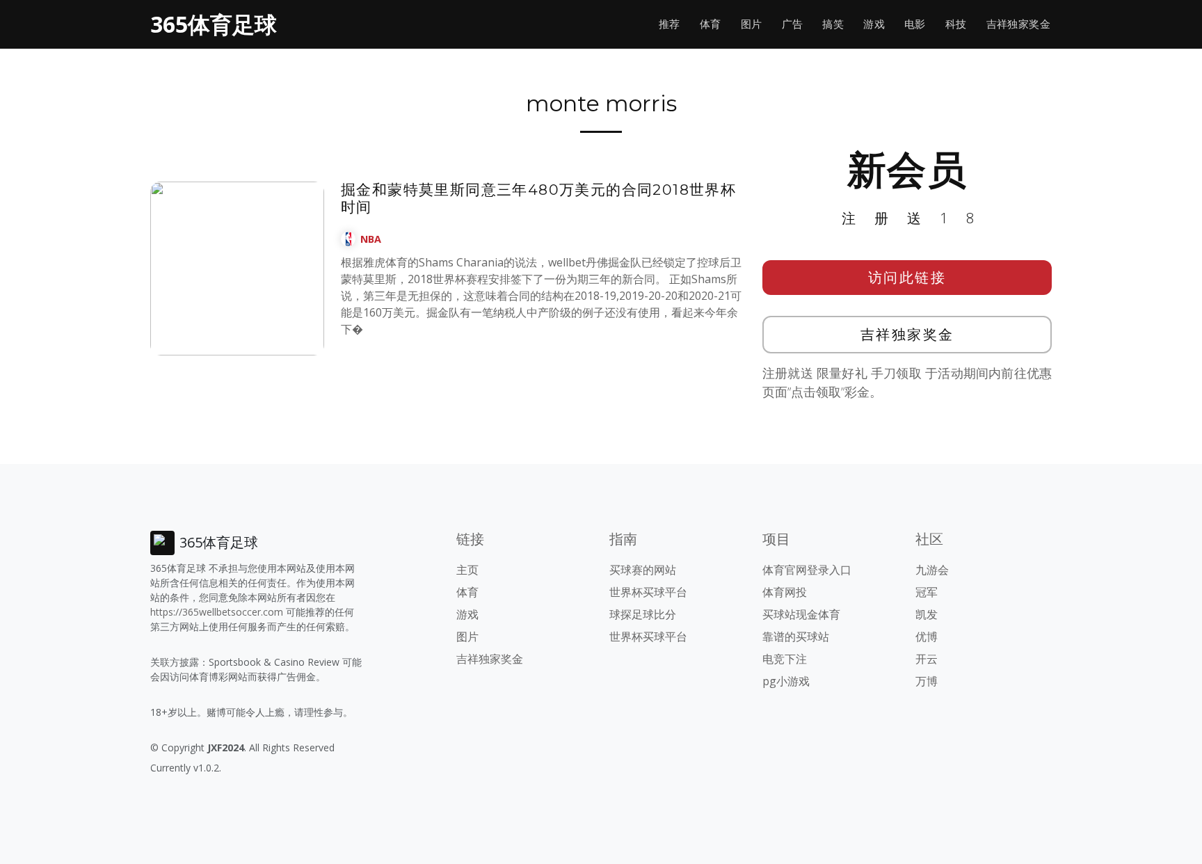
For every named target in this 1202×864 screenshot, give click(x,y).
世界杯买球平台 (648, 592)
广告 (792, 24)
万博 (926, 681)
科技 (956, 24)
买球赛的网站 (642, 569)
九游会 (932, 569)
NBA (370, 239)
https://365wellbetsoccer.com (216, 611)
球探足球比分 (642, 614)
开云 (926, 658)
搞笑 (833, 24)
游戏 (874, 24)
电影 (915, 24)
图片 (751, 24)
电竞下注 (784, 658)
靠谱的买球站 (795, 636)
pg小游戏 (786, 681)
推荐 (669, 24)
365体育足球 (213, 24)
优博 (926, 636)
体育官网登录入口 (806, 569)
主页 (467, 569)
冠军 (926, 592)
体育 (710, 24)
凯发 (926, 614)
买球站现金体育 (801, 614)
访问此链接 (907, 277)
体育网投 (784, 592)
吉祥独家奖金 (1018, 24)
